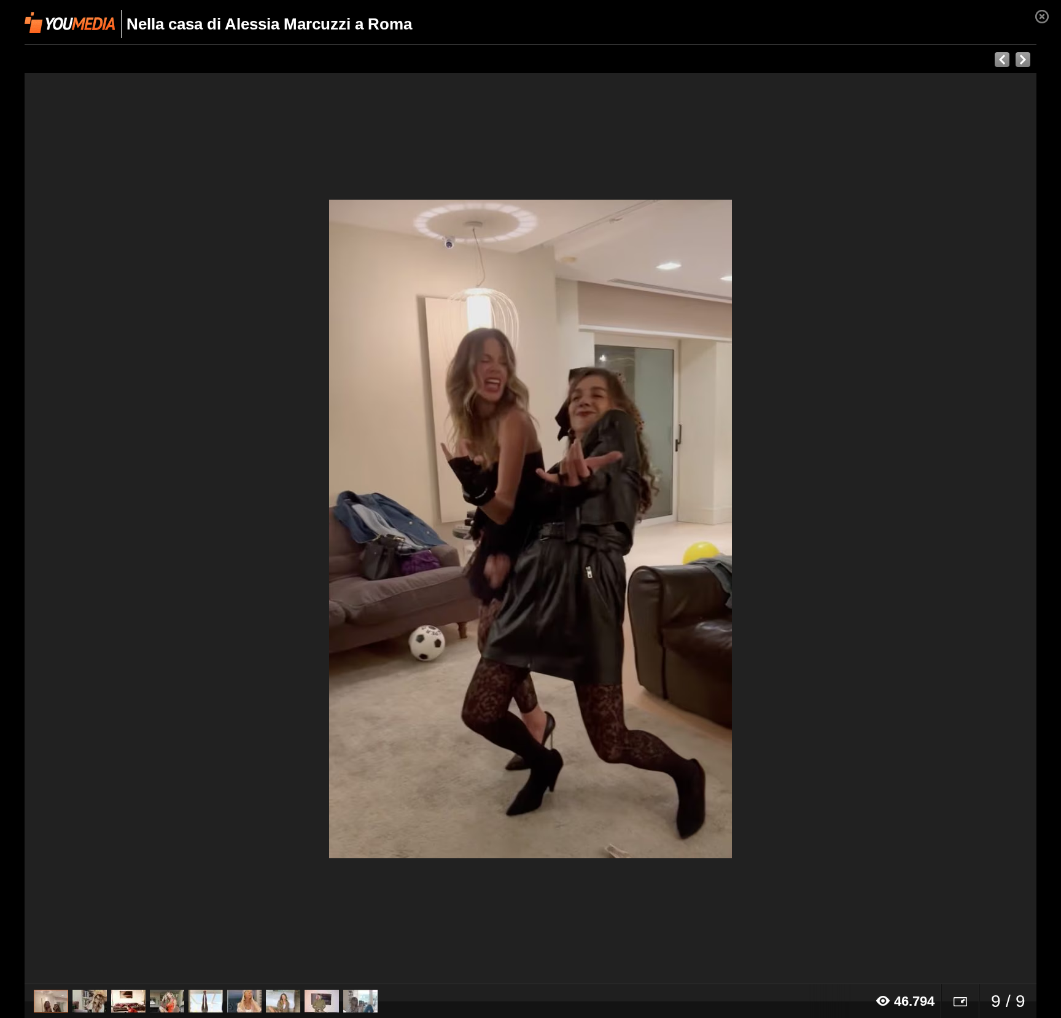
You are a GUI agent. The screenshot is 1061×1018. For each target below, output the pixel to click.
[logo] (70, 22)
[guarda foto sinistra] (126, 528)
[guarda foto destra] (631, 528)
